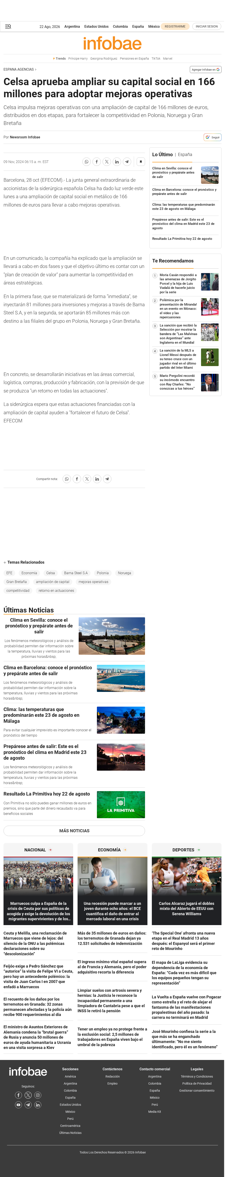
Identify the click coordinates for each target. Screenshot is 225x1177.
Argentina (72, 26)
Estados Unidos (96, 26)
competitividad (17, 590)
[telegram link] (28, 1104)
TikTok (156, 58)
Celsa (50, 573)
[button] (8, 26)
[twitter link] (28, 1095)
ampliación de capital (52, 582)
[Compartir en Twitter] (107, 162)
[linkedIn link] (37, 1104)
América (70, 1076)
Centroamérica (70, 1126)
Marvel (167, 58)
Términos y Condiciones (197, 1076)
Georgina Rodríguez (103, 58)
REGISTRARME (175, 26)
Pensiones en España (134, 58)
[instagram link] (37, 1095)
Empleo (112, 1083)
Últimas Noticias (70, 1133)
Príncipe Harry (78, 58)
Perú (70, 1118)
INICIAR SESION (207, 26)
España (138, 26)
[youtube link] (18, 1104)
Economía (29, 573)
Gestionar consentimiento (196, 1090)
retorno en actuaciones (56, 590)
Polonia (103, 573)
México (154, 26)
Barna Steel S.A (76, 573)
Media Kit (154, 1111)
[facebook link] (18, 1095)
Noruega (124, 573)
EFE (9, 573)
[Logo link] (112, 43)
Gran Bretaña (16, 582)
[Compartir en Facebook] (97, 162)
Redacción (112, 1076)
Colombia (120, 26)
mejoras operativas (93, 582)
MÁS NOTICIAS (74, 830)
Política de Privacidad (197, 1083)
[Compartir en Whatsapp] (86, 162)
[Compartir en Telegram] (127, 162)
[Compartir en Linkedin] (117, 162)
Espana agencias (19, 69)
